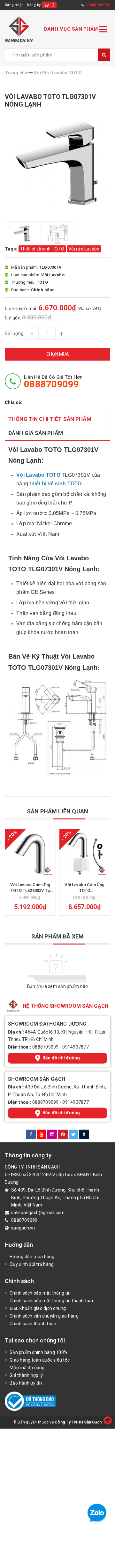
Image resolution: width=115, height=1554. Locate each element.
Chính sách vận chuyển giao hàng (44, 1316)
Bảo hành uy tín (26, 1383)
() (52, 5)
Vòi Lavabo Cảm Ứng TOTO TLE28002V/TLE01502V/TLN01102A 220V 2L (84, 887)
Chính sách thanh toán (33, 1323)
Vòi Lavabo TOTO (38, 475)
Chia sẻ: (13, 402)
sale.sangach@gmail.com (38, 1212)
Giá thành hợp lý (26, 1375)
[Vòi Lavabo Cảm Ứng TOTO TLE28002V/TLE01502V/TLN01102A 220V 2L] (84, 854)
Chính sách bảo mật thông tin (40, 1293)
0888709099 (45, 1047)
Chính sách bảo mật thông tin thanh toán (52, 1300)
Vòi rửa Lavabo (84, 248)
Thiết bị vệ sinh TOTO (42, 248)
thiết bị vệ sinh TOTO (55, 483)
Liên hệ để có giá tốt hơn (53, 381)
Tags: (12, 248)
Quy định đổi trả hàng (32, 1264)
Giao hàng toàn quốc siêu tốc (40, 1360)
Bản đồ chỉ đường (61, 1057)
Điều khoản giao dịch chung (38, 1308)
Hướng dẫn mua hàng (32, 1256)
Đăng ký (34, 5)
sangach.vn (23, 1227)
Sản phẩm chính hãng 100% (38, 1352)
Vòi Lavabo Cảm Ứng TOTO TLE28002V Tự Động (30, 887)
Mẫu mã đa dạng (27, 1367)
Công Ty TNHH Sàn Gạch (78, 1422)
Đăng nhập (14, 5)
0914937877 (75, 1047)
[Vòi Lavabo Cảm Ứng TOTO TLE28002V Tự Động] (30, 854)
